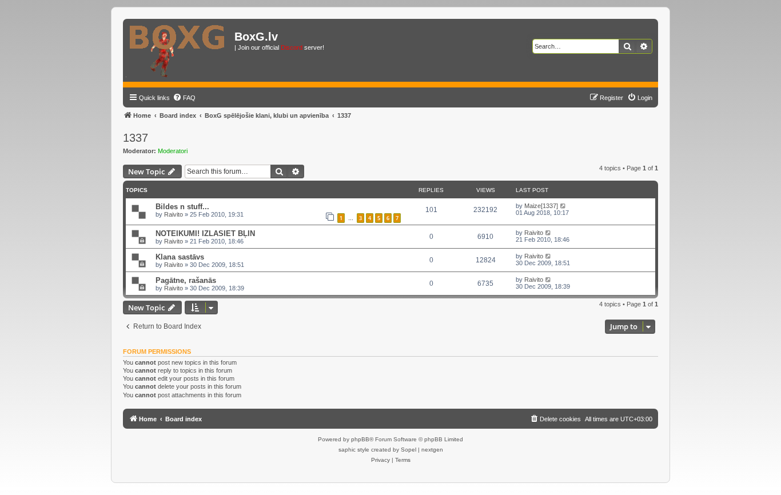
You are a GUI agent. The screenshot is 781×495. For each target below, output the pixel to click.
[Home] (180, 50)
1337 (135, 137)
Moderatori (173, 150)
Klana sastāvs (180, 257)
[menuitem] (184, 98)
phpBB (360, 439)
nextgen (432, 449)
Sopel (408, 449)
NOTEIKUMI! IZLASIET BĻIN (205, 233)
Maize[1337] (541, 205)
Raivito (173, 214)
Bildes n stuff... (182, 206)
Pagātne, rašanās (186, 280)
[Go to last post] (563, 205)
